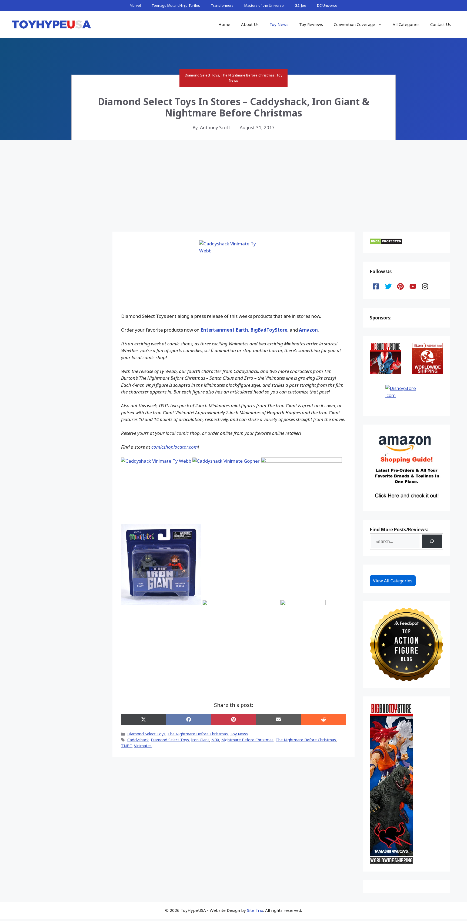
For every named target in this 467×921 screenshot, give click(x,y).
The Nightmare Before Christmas (248, 75)
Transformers (222, 5)
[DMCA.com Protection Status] (386, 243)
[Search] (432, 541)
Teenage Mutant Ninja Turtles (176, 5)
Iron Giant (200, 739)
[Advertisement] (233, 180)
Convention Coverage (354, 24)
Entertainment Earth (224, 330)
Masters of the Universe (264, 5)
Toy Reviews (311, 24)
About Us (250, 24)
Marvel (135, 5)
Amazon (308, 330)
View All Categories (392, 581)
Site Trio (255, 910)
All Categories (406, 24)
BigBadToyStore (269, 330)
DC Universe (327, 5)
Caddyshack (138, 739)
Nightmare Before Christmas (247, 739)
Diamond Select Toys (202, 75)
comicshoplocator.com (174, 447)
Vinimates (143, 745)
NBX (215, 739)
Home (224, 24)
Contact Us (440, 24)
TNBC (126, 745)
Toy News (278, 24)
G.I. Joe (300, 5)
